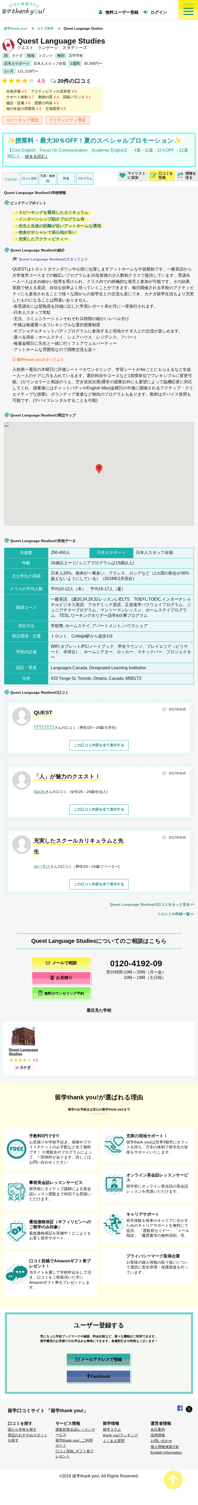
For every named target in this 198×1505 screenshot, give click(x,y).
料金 (66, 178)
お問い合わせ (161, 1441)
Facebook (100, 1376)
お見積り (64, 978)
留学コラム (112, 1429)
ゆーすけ (42, 866)
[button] (68, 523)
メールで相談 (64, 963)
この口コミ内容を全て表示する (99, 745)
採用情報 (158, 1435)
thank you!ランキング (120, 1435)
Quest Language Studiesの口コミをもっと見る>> (152, 904)
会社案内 (158, 1429)
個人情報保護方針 (165, 1447)
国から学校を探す (22, 1429)
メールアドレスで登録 (101, 1359)
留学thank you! (15, 28)
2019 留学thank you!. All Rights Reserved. (100, 1476)
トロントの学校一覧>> (175, 914)
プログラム (84, 178)
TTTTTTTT (44, 727)
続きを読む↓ (36, 156)
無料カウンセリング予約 (64, 993)
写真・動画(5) (47, 178)
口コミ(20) (29, 178)
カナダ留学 (45, 28)
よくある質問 (114, 1441)
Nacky (39, 791)
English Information (166, 1452)
